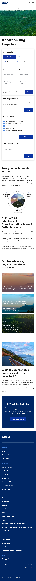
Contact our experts (18, 419)
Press (3, 512)
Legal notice (6, 539)
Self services (6, 458)
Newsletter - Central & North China (13, 523)
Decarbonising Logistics (17, 8)
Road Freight (6, 478)
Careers (4, 505)
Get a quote (6, 455)
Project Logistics (7, 482)
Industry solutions (8, 467)
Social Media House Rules (10, 531)
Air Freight (5, 471)
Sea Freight (5, 474)
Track (28, 156)
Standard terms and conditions (12, 550)
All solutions (5, 8)
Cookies (4, 547)
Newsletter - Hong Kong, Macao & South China (17, 527)
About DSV (5, 501)
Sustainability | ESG (8, 516)
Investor (4, 509)
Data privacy (6, 543)
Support (4, 520)
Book (3, 451)
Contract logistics (7, 485)
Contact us (5, 498)
